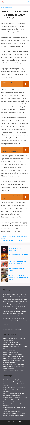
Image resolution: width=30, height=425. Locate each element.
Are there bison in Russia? (10, 352)
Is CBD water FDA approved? (11, 399)
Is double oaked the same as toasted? (14, 415)
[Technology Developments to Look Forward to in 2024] (4, 257)
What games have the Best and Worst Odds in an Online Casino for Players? (18, 277)
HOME (2, 7)
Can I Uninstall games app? (11, 342)
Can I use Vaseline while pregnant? (13, 370)
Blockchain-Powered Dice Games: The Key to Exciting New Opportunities (18, 248)
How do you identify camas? (11, 402)
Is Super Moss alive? (8, 368)
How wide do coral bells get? (11, 380)
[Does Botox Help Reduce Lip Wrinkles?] (4, 271)
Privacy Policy (11, 421)
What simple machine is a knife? (12, 344)
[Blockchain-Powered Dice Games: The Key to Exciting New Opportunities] (4, 249)
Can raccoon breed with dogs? (11, 411)
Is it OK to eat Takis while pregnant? (13, 364)
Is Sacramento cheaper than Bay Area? (14, 413)
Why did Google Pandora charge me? (13, 393)
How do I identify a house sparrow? (13, 240)
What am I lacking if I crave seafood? (13, 366)
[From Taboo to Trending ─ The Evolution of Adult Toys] (4, 264)
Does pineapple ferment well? (11, 395)
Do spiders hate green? (9, 362)
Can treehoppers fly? (9, 350)
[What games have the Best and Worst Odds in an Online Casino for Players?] (4, 278)
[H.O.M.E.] (4, 2)
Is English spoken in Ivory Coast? (12, 354)
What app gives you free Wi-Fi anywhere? (15, 397)
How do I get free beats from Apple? (13, 356)
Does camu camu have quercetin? (13, 382)
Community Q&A (8, 7)
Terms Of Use (19, 421)
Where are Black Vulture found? (12, 358)
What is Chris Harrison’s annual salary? (14, 387)
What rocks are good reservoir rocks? (13, 360)
